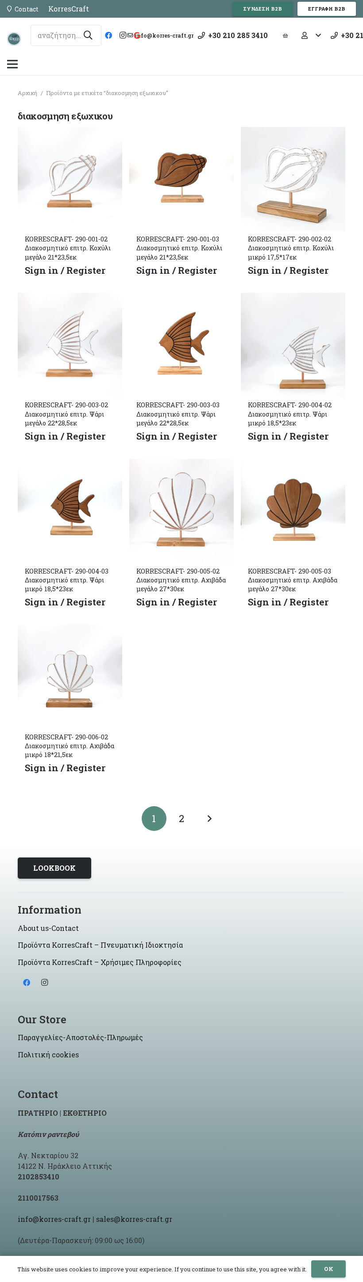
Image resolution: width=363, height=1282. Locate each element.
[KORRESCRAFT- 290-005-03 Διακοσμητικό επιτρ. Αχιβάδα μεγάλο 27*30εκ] (293, 465)
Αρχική (27, 92)
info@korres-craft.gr (54, 1219)
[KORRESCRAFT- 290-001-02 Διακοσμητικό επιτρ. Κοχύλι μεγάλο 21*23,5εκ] (70, 133)
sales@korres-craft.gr (134, 1219)
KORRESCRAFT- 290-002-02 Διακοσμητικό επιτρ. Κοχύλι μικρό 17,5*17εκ (291, 248)
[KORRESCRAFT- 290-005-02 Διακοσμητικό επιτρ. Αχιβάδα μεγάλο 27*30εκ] (181, 465)
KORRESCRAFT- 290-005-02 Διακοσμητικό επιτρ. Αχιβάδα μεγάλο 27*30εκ (181, 580)
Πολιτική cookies (48, 1054)
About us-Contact (48, 928)
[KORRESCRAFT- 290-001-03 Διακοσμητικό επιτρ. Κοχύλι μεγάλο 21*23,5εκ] (181, 133)
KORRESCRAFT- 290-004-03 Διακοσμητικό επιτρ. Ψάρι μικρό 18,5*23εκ (66, 580)
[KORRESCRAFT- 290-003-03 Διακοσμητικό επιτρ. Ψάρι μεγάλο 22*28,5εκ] (181, 299)
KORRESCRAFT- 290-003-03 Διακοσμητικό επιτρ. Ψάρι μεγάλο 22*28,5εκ (178, 414)
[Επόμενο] (209, 818)
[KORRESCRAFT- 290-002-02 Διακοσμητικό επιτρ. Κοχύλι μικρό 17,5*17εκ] (293, 133)
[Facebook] (108, 35)
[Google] (137, 35)
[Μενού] (12, 64)
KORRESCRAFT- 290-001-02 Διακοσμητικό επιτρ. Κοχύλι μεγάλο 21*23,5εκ (68, 248)
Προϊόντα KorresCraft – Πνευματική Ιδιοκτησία (100, 944)
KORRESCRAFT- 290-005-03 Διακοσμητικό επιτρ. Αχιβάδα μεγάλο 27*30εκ (292, 580)
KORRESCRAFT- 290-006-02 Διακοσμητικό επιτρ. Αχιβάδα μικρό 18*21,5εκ (69, 746)
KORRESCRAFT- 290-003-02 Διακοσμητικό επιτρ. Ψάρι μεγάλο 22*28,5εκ (66, 414)
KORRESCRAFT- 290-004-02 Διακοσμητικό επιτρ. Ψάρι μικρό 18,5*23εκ (290, 414)
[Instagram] (123, 35)
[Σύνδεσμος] (14, 39)
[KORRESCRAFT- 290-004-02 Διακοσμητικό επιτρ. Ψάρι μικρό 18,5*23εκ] (293, 299)
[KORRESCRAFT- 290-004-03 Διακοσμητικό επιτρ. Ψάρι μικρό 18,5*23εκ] (70, 465)
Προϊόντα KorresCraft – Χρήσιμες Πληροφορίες (100, 962)
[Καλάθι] (285, 35)
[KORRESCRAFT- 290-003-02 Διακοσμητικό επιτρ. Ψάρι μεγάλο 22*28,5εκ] (70, 299)
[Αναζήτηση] (88, 35)
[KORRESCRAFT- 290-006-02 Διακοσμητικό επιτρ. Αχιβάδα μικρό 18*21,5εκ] (70, 631)
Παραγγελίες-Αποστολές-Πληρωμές (80, 1037)
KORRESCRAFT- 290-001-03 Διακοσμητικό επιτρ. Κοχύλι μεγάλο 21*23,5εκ (179, 248)
